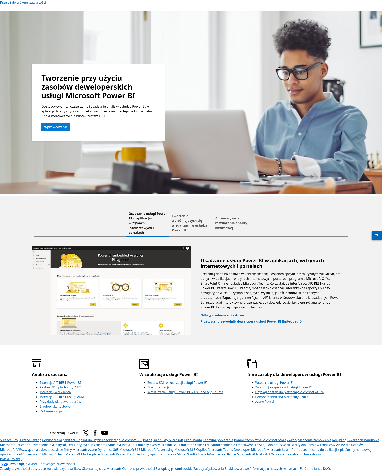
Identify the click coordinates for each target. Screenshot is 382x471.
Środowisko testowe (55, 406)
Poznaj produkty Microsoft (163, 440)
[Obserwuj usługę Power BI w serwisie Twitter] (85, 433)
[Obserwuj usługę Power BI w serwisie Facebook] (95, 433)
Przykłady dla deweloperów (60, 401)
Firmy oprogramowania (158, 454)
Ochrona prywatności (287, 454)
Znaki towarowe (237, 468)
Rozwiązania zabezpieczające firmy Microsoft (53, 449)
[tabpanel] (191, 291)
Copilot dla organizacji (59, 440)
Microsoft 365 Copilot (190, 449)
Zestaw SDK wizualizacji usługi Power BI (177, 382)
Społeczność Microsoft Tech (44, 454)
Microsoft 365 (131, 440)
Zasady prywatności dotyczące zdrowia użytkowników (40, 468)
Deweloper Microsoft (250, 449)
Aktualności (261, 454)
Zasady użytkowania (208, 468)
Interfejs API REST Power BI (60, 382)
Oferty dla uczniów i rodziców (313, 445)
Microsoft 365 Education (176, 445)
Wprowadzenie (56, 127)
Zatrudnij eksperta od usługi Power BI (283, 387)
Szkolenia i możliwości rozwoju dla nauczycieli (255, 445)
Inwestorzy (312, 454)
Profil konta (193, 440)
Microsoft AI (9, 449)
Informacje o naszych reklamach (274, 468)
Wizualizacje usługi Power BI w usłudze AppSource (185, 392)
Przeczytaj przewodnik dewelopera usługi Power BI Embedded (249, 321)
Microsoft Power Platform (120, 454)
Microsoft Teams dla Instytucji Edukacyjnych (123, 445)
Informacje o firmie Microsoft (229, 454)
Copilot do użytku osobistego (98, 440)
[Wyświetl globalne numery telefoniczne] (376, 235)
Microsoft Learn (279, 449)
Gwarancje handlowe (363, 440)
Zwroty (292, 440)
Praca (202, 454)
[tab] (147, 223)
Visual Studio (187, 454)
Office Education (207, 445)
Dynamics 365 (108, 449)
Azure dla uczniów (350, 445)
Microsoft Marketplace (82, 454)
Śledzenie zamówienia (314, 440)
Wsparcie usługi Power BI (274, 382)
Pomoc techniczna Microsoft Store (260, 440)
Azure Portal (264, 401)
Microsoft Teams (220, 449)
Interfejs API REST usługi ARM (62, 397)
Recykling (339, 440)
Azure (92, 449)
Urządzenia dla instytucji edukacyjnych (60, 445)
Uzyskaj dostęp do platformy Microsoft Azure (289, 392)
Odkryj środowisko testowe (222, 315)
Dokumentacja (51, 411)
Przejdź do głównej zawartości (23, 2)
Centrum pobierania (218, 440)
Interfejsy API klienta (55, 392)
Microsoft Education (15, 445)
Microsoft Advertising (157, 449)
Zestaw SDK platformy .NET (60, 387)
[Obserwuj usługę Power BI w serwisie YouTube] (104, 433)
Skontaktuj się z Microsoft (101, 468)
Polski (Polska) (11, 459)
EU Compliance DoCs (315, 468)
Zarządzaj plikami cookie (174, 468)
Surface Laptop (30, 440)
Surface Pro (9, 440)
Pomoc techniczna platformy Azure (281, 397)
